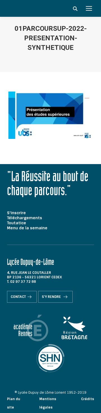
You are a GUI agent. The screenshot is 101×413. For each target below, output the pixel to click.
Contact (18, 297)
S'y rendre (52, 297)
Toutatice (16, 222)
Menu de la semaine (27, 227)
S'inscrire (16, 212)
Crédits (87, 399)
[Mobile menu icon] (89, 8)
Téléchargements (24, 217)
